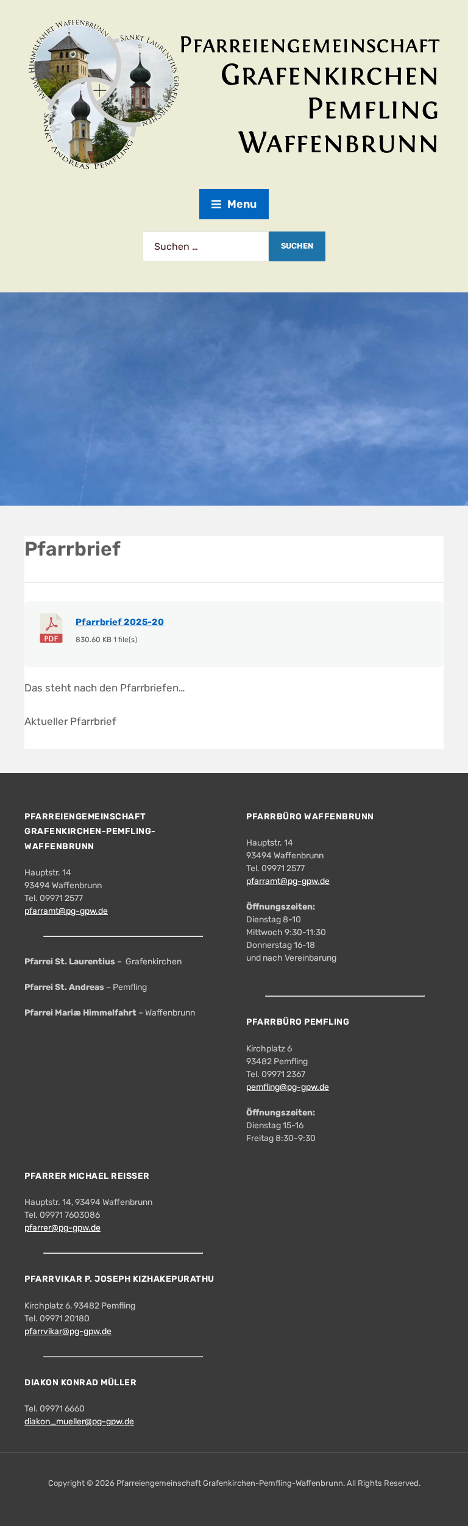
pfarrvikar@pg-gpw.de (68, 1331)
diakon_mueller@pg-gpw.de (79, 1421)
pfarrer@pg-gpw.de (62, 1228)
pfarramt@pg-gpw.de (66, 911)
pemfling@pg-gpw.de (287, 1087)
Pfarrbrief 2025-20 (120, 621)
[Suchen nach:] (206, 246)
